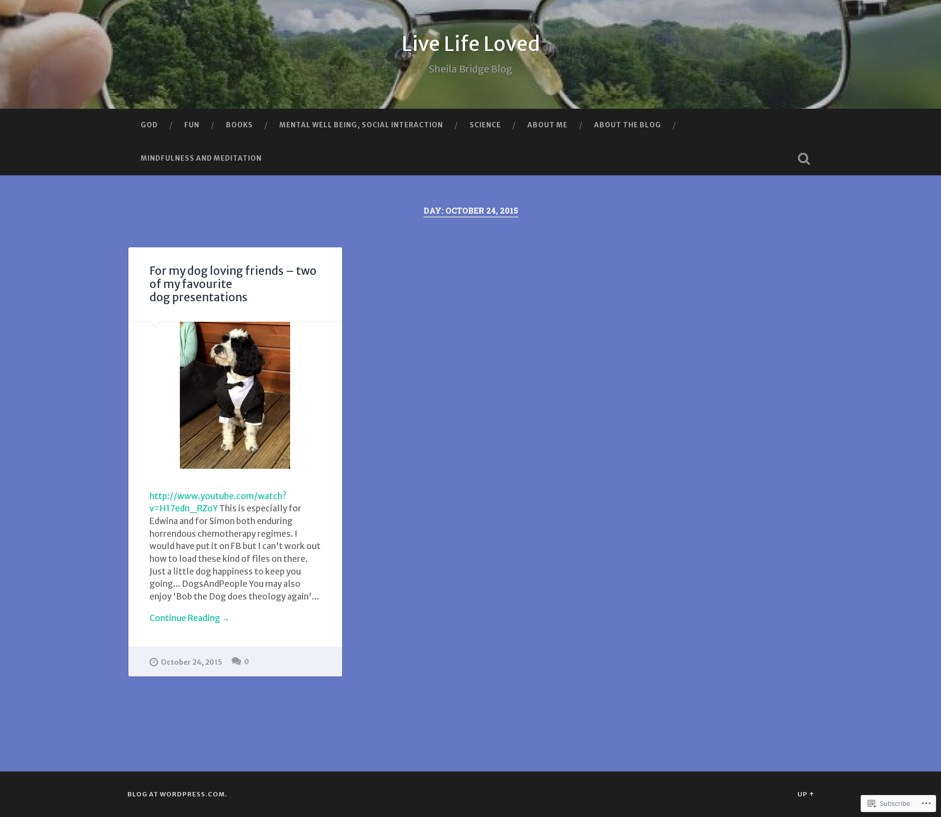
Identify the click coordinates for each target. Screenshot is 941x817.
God (149, 124)
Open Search (804, 158)
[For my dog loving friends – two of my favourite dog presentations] (235, 395)
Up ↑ (805, 794)
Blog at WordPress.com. (177, 794)
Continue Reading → (189, 618)
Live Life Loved (470, 43)
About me (547, 124)
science (485, 124)
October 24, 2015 (191, 662)
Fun (191, 124)
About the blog (627, 124)
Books (239, 124)
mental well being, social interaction (361, 124)
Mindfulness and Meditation (201, 158)
